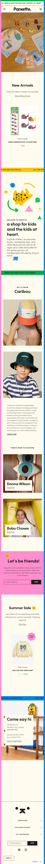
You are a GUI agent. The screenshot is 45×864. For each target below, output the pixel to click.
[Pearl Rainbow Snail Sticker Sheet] (23, 120)
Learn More (12, 434)
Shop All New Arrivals (22, 96)
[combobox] (37, 861)
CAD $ (8, 858)
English (35, 861)
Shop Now (11, 487)
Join (36, 582)
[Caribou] (22, 322)
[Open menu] (6, 9)
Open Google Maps (14, 741)
